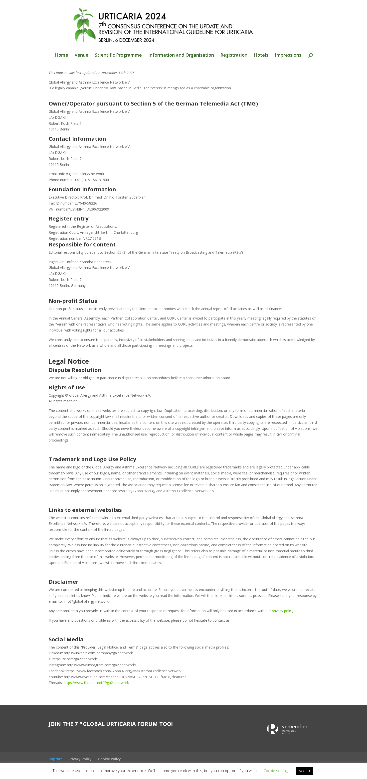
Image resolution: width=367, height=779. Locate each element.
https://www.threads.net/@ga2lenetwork (96, 682)
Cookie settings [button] (277, 770)
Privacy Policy (80, 759)
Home (61, 55)
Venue (81, 55)
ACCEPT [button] (304, 771)
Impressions (288, 55)
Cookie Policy (109, 759)
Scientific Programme (118, 55)
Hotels (261, 55)
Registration (233, 55)
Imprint (55, 759)
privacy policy (282, 610)
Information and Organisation (181, 55)
